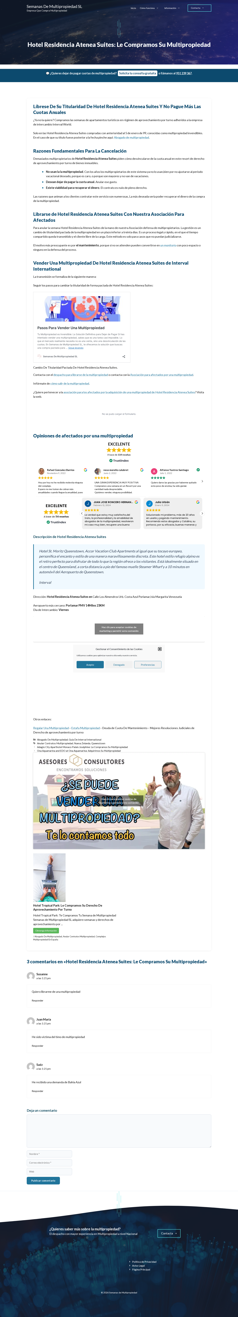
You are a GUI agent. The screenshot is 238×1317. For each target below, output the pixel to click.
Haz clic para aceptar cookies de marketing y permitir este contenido (119, 629)
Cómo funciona (147, 8)
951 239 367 (184, 73)
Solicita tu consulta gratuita (137, 73)
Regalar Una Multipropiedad (51, 728)
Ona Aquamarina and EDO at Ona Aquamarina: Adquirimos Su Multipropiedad (79, 750)
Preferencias (148, 664)
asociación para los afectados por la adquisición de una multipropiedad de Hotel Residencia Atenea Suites (129, 392)
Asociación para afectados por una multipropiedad (161, 374)
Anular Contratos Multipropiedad (55, 743)
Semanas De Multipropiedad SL (54, 6)
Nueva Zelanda (82, 743)
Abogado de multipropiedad (131, 137)
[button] (159, 649)
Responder (37, 1000)
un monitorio (168, 245)
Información (170, 8)
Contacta (195, 8)
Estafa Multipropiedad (85, 728)
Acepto (90, 664)
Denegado (119, 664)
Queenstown (98, 743)
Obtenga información (46, 930)
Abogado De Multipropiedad (52, 739)
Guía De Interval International (85, 739)
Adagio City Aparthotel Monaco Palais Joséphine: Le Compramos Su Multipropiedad (82, 747)
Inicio (133, 8)
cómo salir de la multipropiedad (69, 383)
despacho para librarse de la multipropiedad (80, 374)
